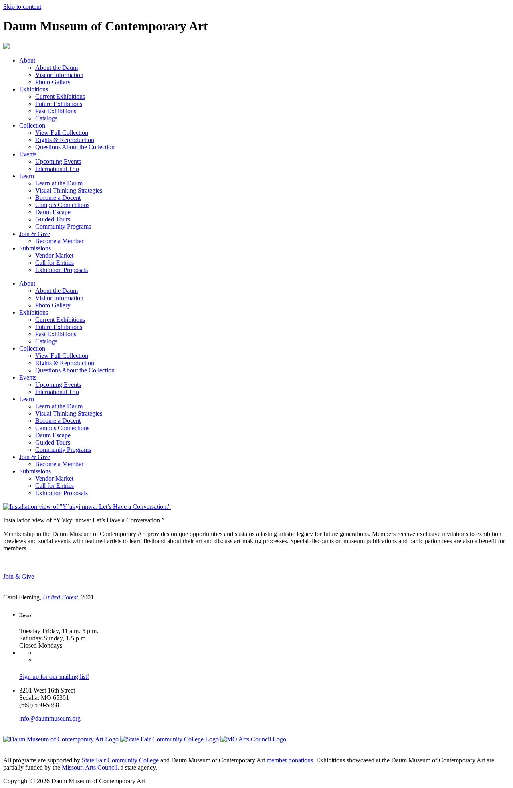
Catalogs (46, 118)
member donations (290, 760)
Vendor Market (54, 255)
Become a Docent (58, 197)
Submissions (35, 248)
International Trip (57, 168)
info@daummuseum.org (50, 718)
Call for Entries (54, 262)
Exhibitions (33, 89)
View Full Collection (61, 132)
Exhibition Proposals (61, 269)
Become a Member (59, 241)
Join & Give (34, 233)
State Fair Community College (120, 760)
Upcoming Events (58, 161)
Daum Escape (53, 212)
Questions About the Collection (75, 147)
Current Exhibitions (60, 96)
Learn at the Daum (59, 183)
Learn (26, 176)
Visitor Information (59, 74)
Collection (32, 125)
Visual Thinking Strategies (68, 190)
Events (27, 154)
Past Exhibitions (55, 111)
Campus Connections (62, 204)
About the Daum (56, 67)
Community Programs (63, 226)
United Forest (60, 597)
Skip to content (22, 6)
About (27, 60)
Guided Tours (52, 219)
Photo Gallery (53, 82)
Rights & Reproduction (64, 139)
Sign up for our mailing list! (54, 676)
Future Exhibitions (58, 103)
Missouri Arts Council (89, 767)
